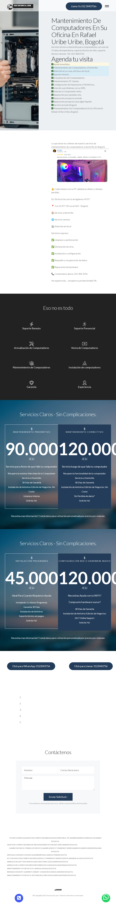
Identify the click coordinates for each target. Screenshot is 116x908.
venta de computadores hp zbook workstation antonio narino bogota (42, 845)
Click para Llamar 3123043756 (91, 666)
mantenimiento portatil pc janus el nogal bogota (31, 868)
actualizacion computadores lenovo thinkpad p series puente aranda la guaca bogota (50, 858)
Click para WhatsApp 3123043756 (31, 666)
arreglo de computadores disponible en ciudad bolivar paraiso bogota (42, 865)
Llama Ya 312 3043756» (84, 6)
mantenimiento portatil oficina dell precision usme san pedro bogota (41, 875)
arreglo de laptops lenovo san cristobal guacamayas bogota (37, 862)
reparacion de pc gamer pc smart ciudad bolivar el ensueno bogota (40, 872)
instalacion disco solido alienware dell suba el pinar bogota (37, 855)
